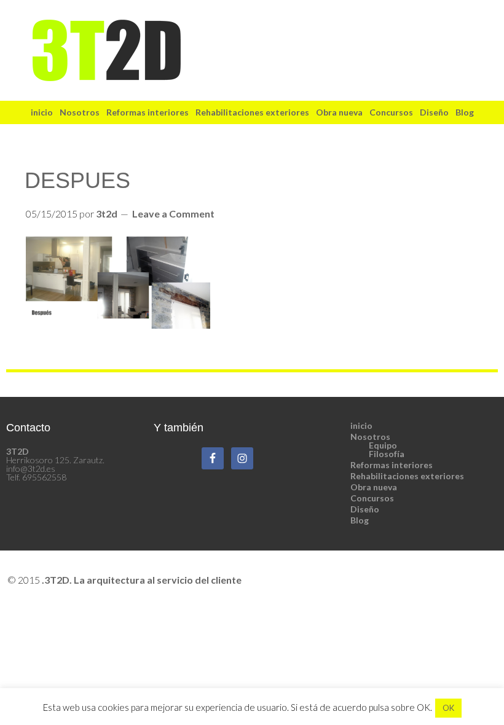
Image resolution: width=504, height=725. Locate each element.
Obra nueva (373, 487)
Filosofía (386, 454)
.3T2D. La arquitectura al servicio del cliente (142, 580)
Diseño (364, 509)
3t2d (252, 50)
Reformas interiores (391, 465)
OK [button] (448, 708)
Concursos (372, 498)
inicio (361, 425)
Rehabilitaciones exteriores (407, 476)
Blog (359, 520)
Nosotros (370, 436)
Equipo (383, 445)
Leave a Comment (173, 213)
